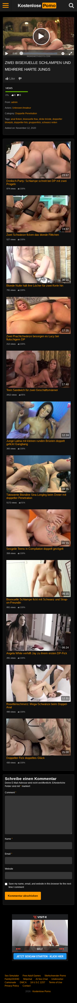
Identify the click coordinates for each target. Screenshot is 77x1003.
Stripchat (27, 979)
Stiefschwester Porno (55, 975)
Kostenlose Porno (42, 991)
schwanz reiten (49, 122)
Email (8, 854)
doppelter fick (21, 122)
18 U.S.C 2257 (37, 982)
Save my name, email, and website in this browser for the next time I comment (40, 885)
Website (9, 868)
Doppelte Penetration (26, 113)
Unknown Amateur (21, 108)
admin (14, 102)
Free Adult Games (32, 975)
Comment (10, 792)
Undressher (57, 979)
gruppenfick (35, 122)
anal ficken (16, 119)
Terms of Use (55, 982)
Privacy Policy (12, 985)
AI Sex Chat (42, 979)
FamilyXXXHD (12, 979)
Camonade (10, 982)
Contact (26, 985)
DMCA (23, 982)
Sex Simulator (12, 975)
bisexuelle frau (30, 119)
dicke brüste (45, 119)
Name (9, 839)
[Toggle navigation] (5, 5)
